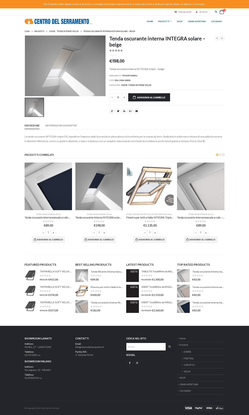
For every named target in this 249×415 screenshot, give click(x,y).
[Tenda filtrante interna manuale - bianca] (81, 275)
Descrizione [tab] (32, 125)
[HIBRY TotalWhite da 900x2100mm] (132, 306)
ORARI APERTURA (197, 21)
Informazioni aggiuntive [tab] (61, 125)
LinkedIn (124, 111)
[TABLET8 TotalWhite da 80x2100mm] (132, 275)
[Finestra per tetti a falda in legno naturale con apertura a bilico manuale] (81, 291)
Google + (130, 111)
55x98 (124, 85)
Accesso (204, 12)
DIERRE (187, 351)
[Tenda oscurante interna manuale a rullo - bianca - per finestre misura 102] (183, 275)
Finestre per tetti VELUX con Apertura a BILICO (153, 214)
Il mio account (185, 12)
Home (150, 21)
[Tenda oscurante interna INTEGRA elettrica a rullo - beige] (81, 306)
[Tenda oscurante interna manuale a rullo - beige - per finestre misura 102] (183, 291)
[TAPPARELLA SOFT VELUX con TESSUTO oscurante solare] (31, 275)
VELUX (187, 371)
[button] (217, 155)
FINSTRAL (189, 358)
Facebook (112, 111)
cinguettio (118, 111)
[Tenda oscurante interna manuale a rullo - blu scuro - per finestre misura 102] (183, 306)
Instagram (137, 363)
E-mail (136, 111)
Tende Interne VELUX (139, 85)
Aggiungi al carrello (151, 97)
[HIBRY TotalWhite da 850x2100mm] (132, 291)
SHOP (180, 21)
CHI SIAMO (216, 21)
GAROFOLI (189, 365)
